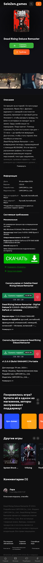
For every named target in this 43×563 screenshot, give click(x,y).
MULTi (6, 198)
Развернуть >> (7, 329)
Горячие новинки (22, 542)
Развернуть (21, 166)
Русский (24, 196)
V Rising (28, 468)
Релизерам (35, 548)
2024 (33, 506)
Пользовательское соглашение (18, 548)
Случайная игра (35, 542)
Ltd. (31, 188)
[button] (37, 399)
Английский (33, 196)
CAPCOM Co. (24, 188)
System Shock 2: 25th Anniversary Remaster (11, 468)
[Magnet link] (37, 297)
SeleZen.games (15, 4)
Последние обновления (8, 542)
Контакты (7, 548)
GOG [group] (29, 421)
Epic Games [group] (11, 421)
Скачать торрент (20, 295)
